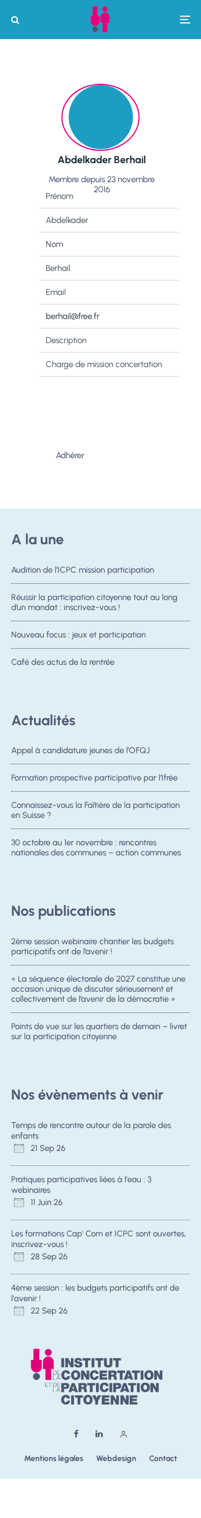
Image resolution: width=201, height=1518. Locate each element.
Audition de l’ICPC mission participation (82, 570)
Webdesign (116, 1458)
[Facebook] (76, 1433)
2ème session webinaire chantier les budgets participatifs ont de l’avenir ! (92, 946)
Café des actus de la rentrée (62, 662)
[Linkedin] (99, 1433)
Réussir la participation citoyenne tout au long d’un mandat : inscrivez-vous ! (94, 602)
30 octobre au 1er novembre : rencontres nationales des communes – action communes (96, 847)
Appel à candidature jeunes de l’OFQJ (80, 750)
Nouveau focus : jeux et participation (78, 635)
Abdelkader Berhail (102, 160)
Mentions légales (53, 1458)
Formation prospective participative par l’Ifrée (94, 778)
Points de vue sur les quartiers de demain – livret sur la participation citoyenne (99, 1031)
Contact (163, 1458)
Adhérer (70, 455)
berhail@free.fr (72, 316)
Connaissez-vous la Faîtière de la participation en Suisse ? (95, 810)
